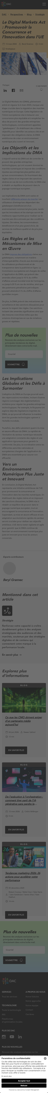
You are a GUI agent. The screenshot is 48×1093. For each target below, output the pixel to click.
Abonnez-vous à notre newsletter (21, 1084)
